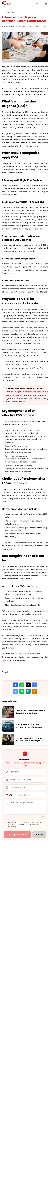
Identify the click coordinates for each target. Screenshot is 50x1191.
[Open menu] (45, 4)
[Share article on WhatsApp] (21, 684)
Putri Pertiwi (9, 27)
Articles (10, 13)
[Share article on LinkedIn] (15, 684)
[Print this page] (34, 691)
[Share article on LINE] (21, 691)
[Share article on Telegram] (15, 691)
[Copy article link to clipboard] (28, 691)
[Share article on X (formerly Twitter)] (28, 684)
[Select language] (38, 3)
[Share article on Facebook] (34, 684)
